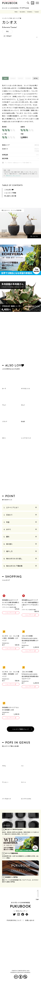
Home (16, 12)
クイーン (23, 782)
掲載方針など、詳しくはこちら (13, 175)
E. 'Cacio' (20, 99)
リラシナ (4, 421)
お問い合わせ (29, 920)
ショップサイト (9, 612)
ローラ (4, 388)
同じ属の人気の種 (10, 196)
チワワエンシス (25, 388)
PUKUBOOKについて (14, 920)
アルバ (4, 405)
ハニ (22, 766)
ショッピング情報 (10, 193)
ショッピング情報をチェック (20, 729)
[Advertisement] (20, 338)
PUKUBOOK (10, 3)
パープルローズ (6, 799)
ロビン (4, 438)
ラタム (4, 766)
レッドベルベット (26, 438)
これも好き (8, 190)
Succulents (22, 12)
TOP (37, 899)
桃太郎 (23, 421)
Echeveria (29, 12)
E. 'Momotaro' (29, 108)
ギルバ (23, 405)
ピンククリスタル (26, 799)
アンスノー (5, 782)
